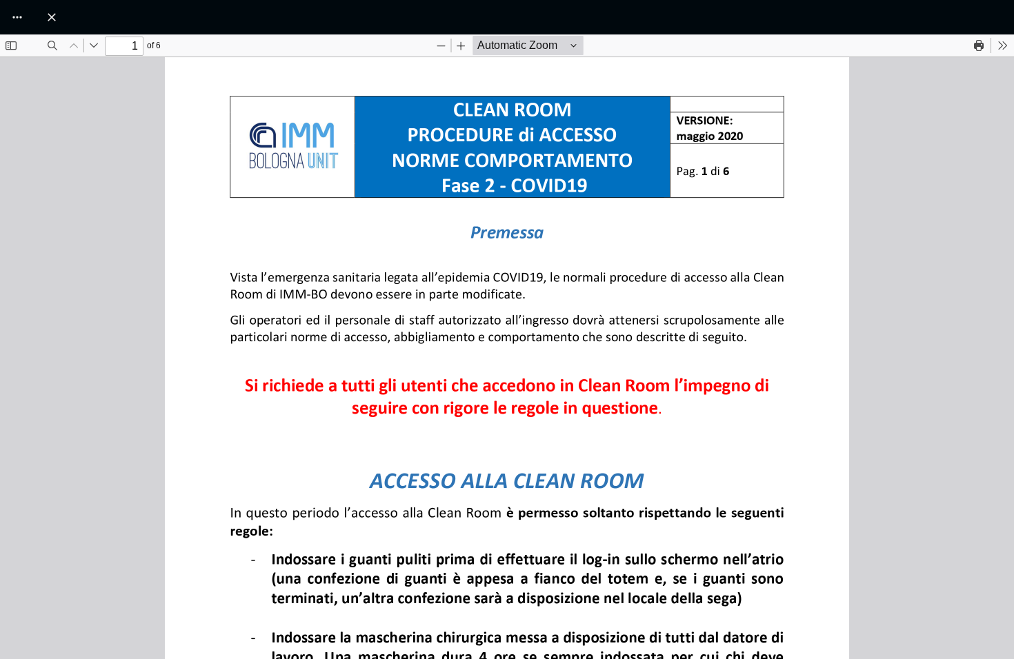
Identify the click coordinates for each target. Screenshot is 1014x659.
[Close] (51, 17)
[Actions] (17, 17)
